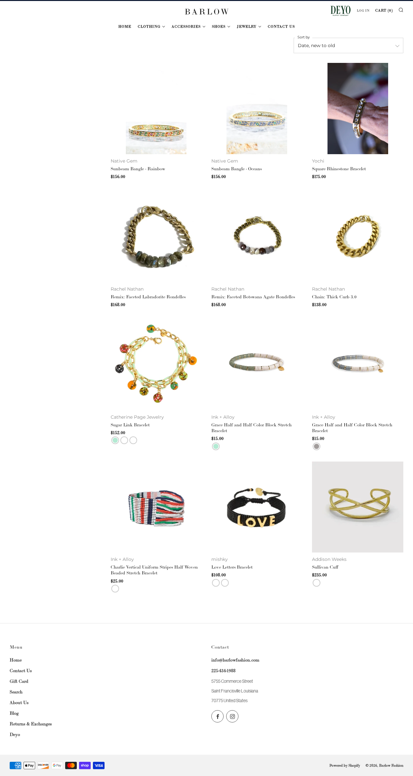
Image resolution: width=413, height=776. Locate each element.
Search (16, 692)
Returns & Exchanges (31, 724)
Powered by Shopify (344, 765)
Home (124, 26)
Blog (14, 713)
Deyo (15, 734)
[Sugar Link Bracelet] (156, 364)
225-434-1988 (223, 670)
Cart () (384, 10)
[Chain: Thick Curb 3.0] (357, 236)
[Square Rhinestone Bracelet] (357, 108)
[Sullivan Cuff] (357, 507)
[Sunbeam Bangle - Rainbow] (156, 108)
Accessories (186, 26)
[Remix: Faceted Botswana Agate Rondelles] (256, 236)
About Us (19, 702)
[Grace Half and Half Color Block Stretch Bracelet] (256, 364)
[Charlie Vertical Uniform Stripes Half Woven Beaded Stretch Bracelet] (156, 507)
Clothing (149, 26)
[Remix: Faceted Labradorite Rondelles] (156, 236)
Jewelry (247, 26)
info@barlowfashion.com (235, 660)
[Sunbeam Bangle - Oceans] (256, 108)
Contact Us (281, 26)
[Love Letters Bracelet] (256, 507)
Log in (363, 11)
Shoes (219, 26)
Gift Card (19, 681)
